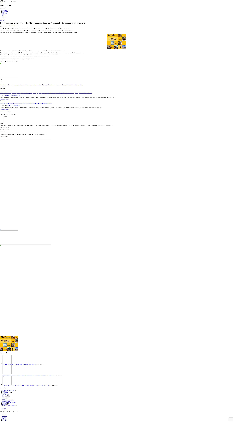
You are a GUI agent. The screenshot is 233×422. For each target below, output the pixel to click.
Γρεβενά (4, 14)
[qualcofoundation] (116, 48)
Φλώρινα (4, 16)
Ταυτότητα (4, 419)
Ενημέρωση (4, 10)
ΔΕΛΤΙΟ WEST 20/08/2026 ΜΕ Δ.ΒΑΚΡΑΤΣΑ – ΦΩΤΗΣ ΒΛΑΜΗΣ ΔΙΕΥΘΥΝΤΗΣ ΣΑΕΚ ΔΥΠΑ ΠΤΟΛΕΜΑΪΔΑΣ (25, 385)
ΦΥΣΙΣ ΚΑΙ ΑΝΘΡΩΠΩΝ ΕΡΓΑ (9, 405)
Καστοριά (4, 15)
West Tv (1, 2)
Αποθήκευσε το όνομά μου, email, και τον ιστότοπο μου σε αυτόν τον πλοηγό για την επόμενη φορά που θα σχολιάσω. (24, 134)
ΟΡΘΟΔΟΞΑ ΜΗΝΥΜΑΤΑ (8, 400)
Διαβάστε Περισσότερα (4, 99)
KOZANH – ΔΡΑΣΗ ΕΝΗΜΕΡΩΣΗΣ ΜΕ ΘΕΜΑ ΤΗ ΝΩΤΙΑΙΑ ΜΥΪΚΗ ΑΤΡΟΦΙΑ (19, 364)
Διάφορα (1, 90)
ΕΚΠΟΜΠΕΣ (5, 394)
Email (1, 129)
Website (1, 131)
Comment (2, 123)
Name (1, 127)
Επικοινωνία (4, 17)
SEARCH (13, 1)
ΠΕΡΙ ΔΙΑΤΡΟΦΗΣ (6, 401)
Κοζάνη (3, 12)
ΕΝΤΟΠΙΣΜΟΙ (5, 396)
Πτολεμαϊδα (4, 13)
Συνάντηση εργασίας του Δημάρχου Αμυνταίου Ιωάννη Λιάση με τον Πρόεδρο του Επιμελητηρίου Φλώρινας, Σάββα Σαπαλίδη (26, 103)
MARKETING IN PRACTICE (8, 390)
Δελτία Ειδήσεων (5, 11)
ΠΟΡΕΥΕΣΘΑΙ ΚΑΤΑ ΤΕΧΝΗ (8, 402)
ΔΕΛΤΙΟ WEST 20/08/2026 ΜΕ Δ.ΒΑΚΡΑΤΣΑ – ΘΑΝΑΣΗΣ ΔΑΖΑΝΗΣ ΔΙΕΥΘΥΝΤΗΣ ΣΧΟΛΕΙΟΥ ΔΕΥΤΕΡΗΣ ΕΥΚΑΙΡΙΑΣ (28, 375)
